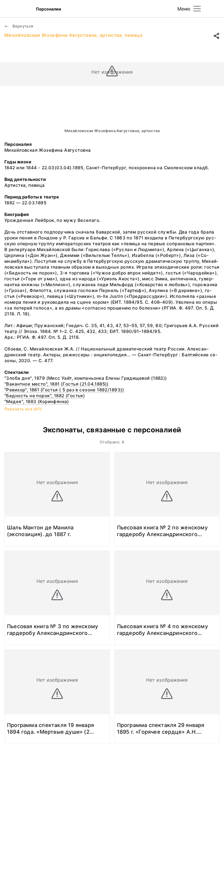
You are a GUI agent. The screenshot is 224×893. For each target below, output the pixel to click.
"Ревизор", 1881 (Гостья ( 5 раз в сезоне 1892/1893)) (64, 390)
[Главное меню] (197, 8)
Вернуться (22, 26)
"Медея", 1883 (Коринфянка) (36, 401)
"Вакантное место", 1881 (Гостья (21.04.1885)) (56, 384)
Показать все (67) (23, 409)
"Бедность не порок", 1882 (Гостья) (44, 395)
